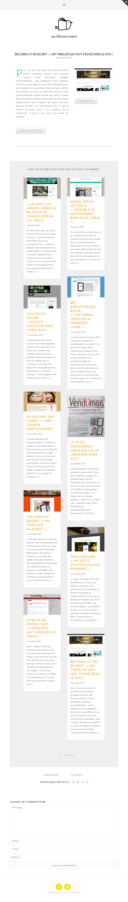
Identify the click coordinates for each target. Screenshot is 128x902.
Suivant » (69, 755)
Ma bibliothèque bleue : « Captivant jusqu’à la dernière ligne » (83, 315)
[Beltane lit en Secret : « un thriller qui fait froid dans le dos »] (85, 645)
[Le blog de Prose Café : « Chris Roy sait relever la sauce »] (42, 604)
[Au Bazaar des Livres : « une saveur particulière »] (42, 401)
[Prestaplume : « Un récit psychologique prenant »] (85, 539)
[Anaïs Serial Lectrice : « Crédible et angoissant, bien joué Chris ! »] (85, 187)
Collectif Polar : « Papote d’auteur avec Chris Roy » (40, 322)
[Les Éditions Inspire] (64, 24)
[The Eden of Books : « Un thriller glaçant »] (42, 501)
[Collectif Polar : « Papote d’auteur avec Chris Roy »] (42, 297)
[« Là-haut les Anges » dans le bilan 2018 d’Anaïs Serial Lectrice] (42, 188)
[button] (31, 130)
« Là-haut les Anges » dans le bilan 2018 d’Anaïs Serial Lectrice (42, 212)
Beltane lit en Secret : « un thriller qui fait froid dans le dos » (85, 670)
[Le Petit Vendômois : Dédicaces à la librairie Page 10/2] (85, 416)
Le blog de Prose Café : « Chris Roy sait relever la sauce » (42, 628)
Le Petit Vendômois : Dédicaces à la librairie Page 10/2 (84, 450)
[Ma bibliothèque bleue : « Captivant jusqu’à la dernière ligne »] (85, 287)
